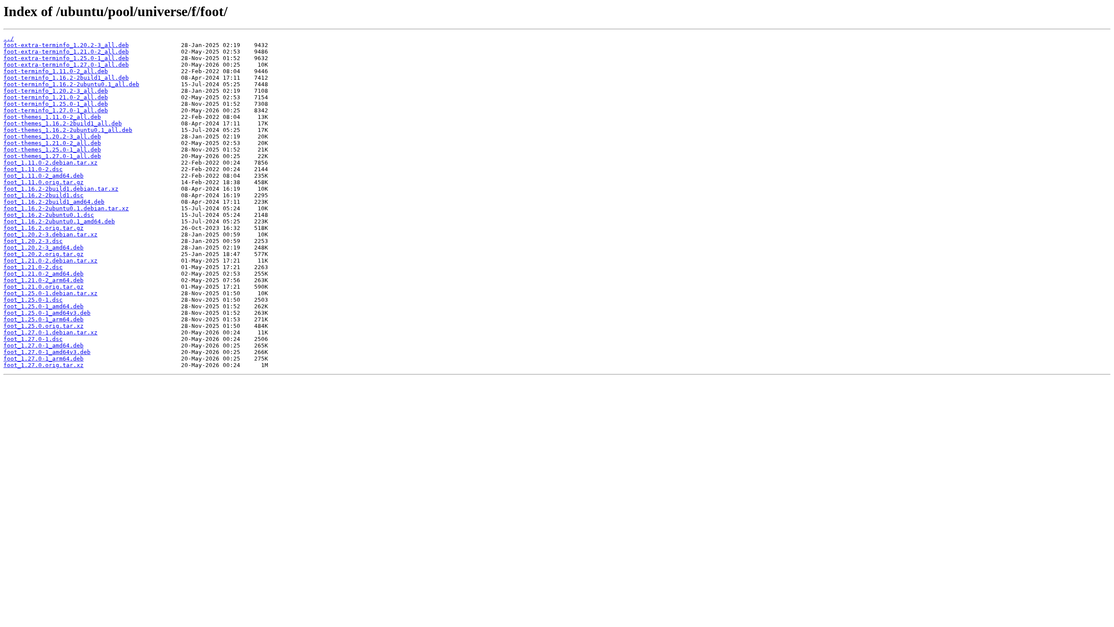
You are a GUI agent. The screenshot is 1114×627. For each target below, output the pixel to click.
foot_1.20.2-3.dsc (33, 241)
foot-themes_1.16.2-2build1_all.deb (62, 123)
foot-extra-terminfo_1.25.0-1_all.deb (66, 58)
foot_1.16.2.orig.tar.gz (43, 228)
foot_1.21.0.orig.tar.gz (43, 286)
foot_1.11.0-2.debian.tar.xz (50, 162)
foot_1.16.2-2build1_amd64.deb (53, 202)
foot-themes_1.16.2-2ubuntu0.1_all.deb (67, 130)
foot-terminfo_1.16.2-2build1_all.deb (66, 77)
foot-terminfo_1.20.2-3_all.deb (55, 91)
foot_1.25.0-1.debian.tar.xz (50, 293)
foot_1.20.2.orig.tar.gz (43, 254)
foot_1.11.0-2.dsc (33, 169)
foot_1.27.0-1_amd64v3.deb (47, 352)
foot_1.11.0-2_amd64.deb (43, 175)
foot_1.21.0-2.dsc (33, 267)
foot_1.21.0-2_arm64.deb (43, 280)
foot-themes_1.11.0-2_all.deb (52, 117)
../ (8, 38)
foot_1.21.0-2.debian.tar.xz (50, 260)
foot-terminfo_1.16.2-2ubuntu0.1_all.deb (71, 84)
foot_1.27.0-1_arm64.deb (43, 358)
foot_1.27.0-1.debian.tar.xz (50, 332)
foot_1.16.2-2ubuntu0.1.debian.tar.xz (66, 208)
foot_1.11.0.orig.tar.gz (43, 182)
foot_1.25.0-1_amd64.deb (43, 306)
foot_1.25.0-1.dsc (33, 300)
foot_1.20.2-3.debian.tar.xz (50, 234)
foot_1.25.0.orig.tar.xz (43, 326)
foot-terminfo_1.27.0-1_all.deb (55, 110)
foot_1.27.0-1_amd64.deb (43, 345)
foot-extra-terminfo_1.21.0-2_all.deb (66, 51)
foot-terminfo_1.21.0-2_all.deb (55, 97)
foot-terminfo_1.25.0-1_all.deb (55, 104)
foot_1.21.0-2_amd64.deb (43, 273)
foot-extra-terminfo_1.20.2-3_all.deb (66, 45)
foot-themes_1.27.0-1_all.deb (52, 156)
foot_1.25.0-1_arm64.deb (43, 319)
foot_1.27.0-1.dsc (33, 339)
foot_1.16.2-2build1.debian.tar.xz (60, 188)
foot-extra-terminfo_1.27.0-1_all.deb (66, 64)
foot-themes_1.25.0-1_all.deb (52, 149)
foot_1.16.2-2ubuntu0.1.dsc (48, 215)
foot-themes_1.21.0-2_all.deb (52, 143)
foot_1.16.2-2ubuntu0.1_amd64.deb (59, 221)
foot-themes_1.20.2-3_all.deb (52, 136)
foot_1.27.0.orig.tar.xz (43, 365)
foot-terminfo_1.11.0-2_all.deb (55, 71)
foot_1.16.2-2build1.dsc (43, 195)
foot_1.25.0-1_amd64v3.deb (47, 313)
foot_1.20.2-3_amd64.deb (43, 247)
